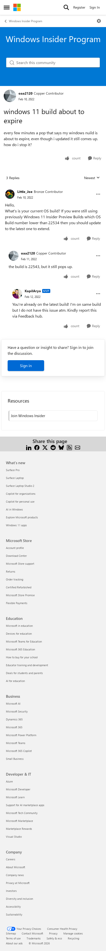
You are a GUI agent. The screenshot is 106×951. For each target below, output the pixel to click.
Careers (10, 859)
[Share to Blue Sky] (61, 447)
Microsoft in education (19, 626)
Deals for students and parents (24, 673)
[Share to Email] (77, 447)
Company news (15, 875)
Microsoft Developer (18, 789)
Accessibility (13, 906)
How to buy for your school (22, 657)
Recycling (73, 938)
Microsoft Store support (20, 563)
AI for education (15, 681)
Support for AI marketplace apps (25, 805)
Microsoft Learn (15, 797)
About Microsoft (15, 867)
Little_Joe (25, 191)
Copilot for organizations (20, 493)
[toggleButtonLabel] (98, 20)
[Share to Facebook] (36, 447)
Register (79, 7)
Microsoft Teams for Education (24, 641)
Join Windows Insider (28, 415)
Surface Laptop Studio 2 (20, 486)
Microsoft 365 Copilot (19, 751)
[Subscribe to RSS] (69, 447)
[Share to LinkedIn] (28, 447)
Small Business (15, 759)
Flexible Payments (16, 603)
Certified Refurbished (18, 587)
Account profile (15, 548)
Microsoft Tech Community (21, 813)
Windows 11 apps (16, 525)
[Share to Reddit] (53, 447)
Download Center (16, 556)
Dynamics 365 (14, 719)
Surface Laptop (15, 478)
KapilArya (33, 291)
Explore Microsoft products (22, 517)
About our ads (14, 943)
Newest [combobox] (92, 177)
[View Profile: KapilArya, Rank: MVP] (17, 294)
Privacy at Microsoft (18, 883)
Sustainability (14, 914)
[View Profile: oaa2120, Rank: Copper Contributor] (10, 96)
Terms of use (13, 938)
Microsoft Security (17, 711)
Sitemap (11, 933)
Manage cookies (73, 933)
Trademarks (34, 938)
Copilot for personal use (20, 501)
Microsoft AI (13, 703)
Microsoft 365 (14, 727)
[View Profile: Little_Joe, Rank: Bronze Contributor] (10, 194)
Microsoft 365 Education (20, 649)
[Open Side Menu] (6, 7)
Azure (9, 781)
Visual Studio (14, 836)
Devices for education (19, 633)
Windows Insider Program (25, 21)
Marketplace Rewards (19, 829)
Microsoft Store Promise (20, 595)
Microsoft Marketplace (19, 821)
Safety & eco (54, 938)
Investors (11, 891)
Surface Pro (12, 470)
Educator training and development (27, 665)
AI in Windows (14, 509)
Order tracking (14, 579)
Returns (10, 571)
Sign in (26, 365)
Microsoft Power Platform (21, 735)
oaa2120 (25, 93)
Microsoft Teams (15, 743)
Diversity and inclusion (19, 898)
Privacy (53, 933)
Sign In (94, 7)
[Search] (66, 7)
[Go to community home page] (17, 7)
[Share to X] (45, 447)
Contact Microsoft (32, 933)
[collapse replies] (53, 187)
